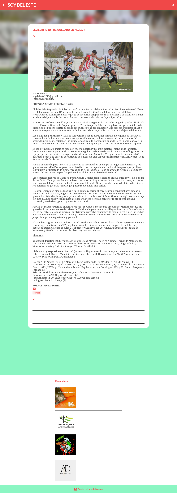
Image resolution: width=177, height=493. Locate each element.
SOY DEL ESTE (22, 5)
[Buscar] (173, 5)
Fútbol (37, 293)
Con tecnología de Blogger (90, 489)
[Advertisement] (88, 351)
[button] (34, 36)
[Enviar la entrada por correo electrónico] (34, 290)
